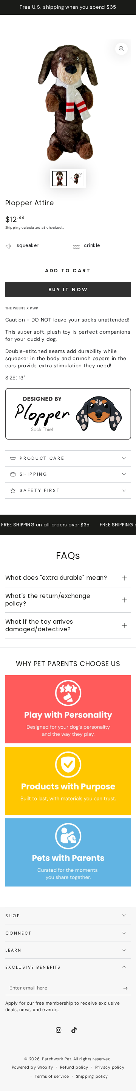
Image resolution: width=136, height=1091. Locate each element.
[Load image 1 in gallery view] (59, 178)
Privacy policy (110, 1067)
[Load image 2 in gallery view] (76, 178)
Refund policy (74, 1067)
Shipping (13, 227)
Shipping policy (92, 1076)
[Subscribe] (127, 988)
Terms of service (52, 1076)
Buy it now (68, 289)
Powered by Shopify (32, 1067)
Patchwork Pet (56, 1058)
